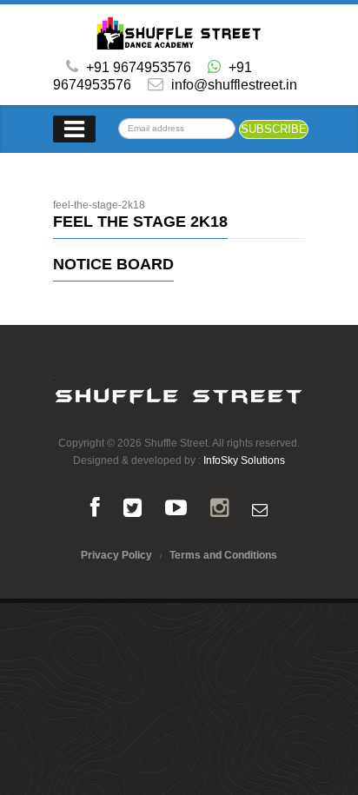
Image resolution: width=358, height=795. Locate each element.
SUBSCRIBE (274, 129)
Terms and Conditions (223, 555)
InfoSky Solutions (244, 460)
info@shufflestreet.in (232, 84)
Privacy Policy (116, 555)
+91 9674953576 (139, 67)
